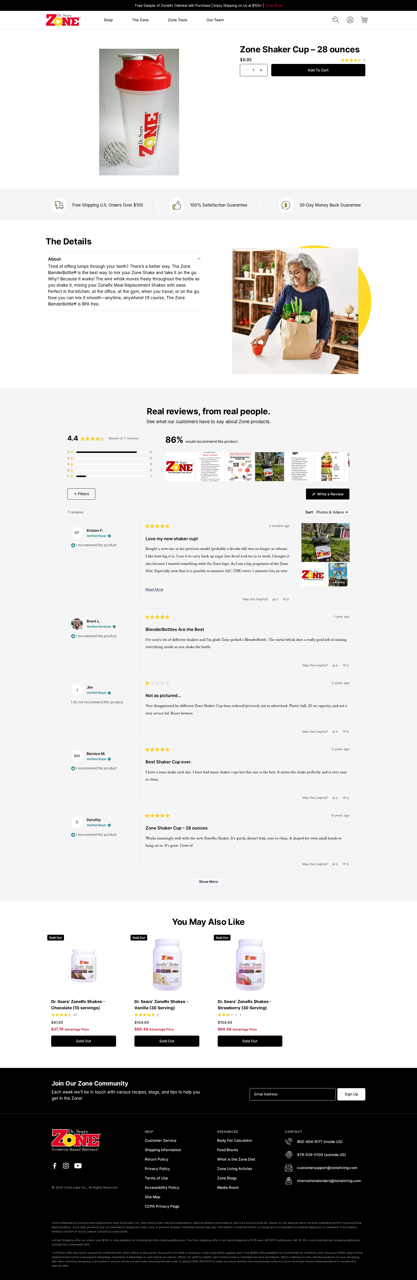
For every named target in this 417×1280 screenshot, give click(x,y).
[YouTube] (78, 1165)
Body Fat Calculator (234, 1140)
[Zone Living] (63, 20)
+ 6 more (338, 582)
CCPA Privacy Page (162, 1206)
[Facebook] (54, 1166)
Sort (310, 512)
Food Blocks (227, 1150)
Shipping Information (163, 1150)
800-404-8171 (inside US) (320, 1141)
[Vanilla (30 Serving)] (166, 964)
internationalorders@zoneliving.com (329, 1180)
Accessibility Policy (162, 1187)
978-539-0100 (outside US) (321, 1154)
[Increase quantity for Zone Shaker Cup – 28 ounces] (263, 70)
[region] (257, 466)
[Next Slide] (346, 466)
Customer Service (160, 1140)
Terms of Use (156, 1178)
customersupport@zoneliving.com (327, 1167)
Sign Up (351, 1094)
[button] (108, 20)
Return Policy (156, 1159)
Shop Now (273, 5)
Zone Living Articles (234, 1168)
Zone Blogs (227, 1178)
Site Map (152, 1197)
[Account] (350, 20)
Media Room (228, 1187)
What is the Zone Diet (236, 1159)
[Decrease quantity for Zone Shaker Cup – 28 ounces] (244, 70)
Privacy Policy (157, 1168)
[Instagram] (66, 1166)
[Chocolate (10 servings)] (83, 964)
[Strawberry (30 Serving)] (250, 964)
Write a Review (333, 495)
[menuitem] (108, 20)
